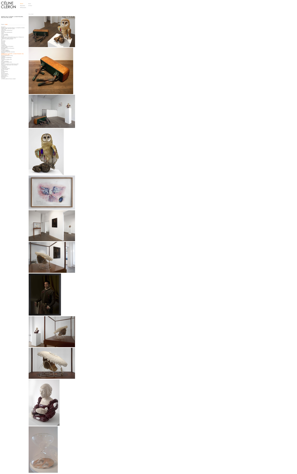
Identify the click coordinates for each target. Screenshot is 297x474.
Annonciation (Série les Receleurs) (7, 48)
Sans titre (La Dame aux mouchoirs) (8, 51)
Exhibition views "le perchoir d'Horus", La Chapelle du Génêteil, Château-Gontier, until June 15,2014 (13, 28)
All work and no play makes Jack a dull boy (9, 64)
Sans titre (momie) (4, 69)
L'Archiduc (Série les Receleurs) (7, 46)
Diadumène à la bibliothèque (6, 57)
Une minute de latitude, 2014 (6, 62)
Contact (30, 5)
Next (32, 14)
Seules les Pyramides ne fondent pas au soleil (9, 63)
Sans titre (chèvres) (5, 74)
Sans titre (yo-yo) (4, 73)
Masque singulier (4, 47)
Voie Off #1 (3, 49)
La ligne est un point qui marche (7, 38)
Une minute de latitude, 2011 (6, 59)
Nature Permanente (5, 61)
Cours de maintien (4, 34)
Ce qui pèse (3, 44)
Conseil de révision (4, 35)
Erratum (2, 70)
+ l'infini (2, 60)
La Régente (3, 65)
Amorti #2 (3, 43)
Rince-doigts (3, 76)
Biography (22, 5)
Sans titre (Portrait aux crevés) (7, 55)
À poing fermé (3, 45)
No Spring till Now (4, 71)
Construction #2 (4, 67)
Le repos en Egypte (5, 50)
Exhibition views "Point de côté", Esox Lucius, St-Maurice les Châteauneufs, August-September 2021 (12, 37)
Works (21, 3)
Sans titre (3, 31)
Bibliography (23, 7)
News (29, 3)
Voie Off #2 (3, 41)
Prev (30, 14)
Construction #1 (4, 66)
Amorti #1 (3, 42)
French (2, 24)
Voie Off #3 (3, 40)
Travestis (3, 77)
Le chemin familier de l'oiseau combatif (8, 78)
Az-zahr (2, 36)
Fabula (2, 33)
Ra (1, 39)
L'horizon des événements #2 (6, 30)
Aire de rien (3, 26)
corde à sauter (4, 75)
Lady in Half (3, 29)
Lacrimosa (3, 52)
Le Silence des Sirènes (5, 68)
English (6, 24)
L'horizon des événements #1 (6, 32)
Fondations (3, 56)
